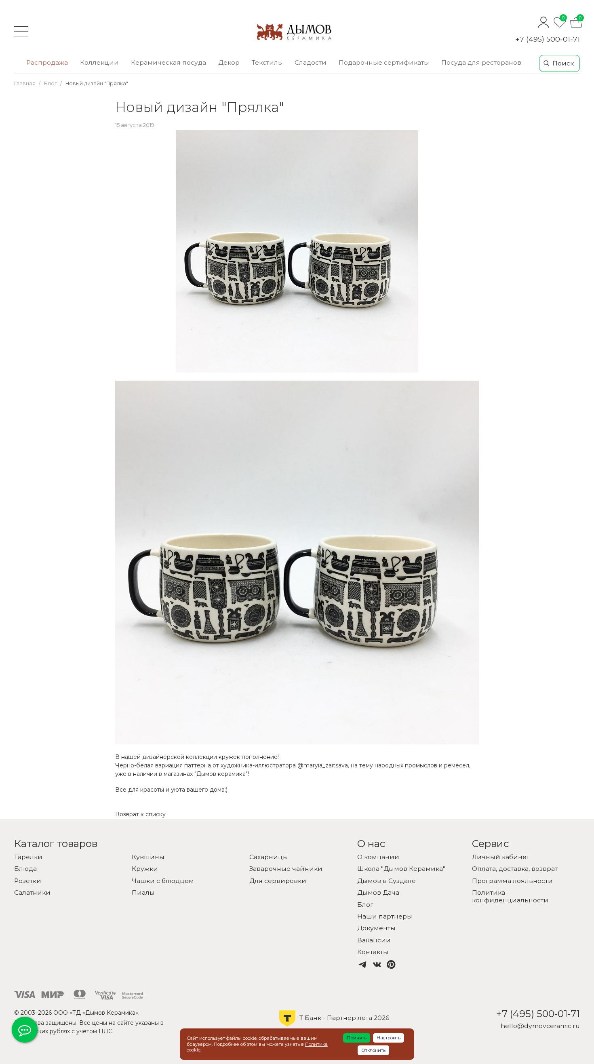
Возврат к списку (140, 814)
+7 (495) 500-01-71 (547, 39)
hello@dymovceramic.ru (540, 1026)
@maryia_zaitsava (322, 765)
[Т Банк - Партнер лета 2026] (334, 1026)
